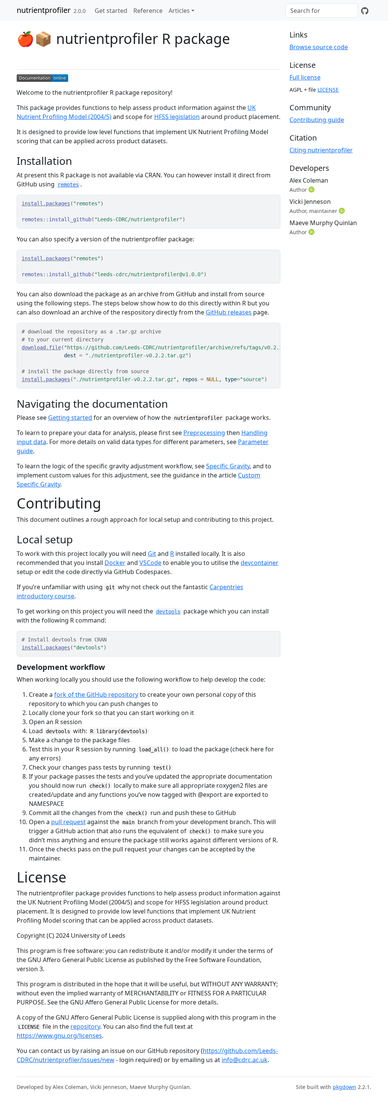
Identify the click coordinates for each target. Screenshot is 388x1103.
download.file (41, 347)
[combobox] (321, 10)
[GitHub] (364, 10)
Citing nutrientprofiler (321, 150)
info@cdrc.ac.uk (245, 1060)
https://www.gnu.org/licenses (59, 1035)
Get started (111, 10)
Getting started (70, 417)
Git (152, 553)
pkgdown (344, 1086)
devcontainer (259, 563)
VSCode (150, 563)
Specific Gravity (228, 466)
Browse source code (318, 47)
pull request (68, 822)
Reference (148, 10)
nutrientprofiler (43, 10)
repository (85, 1026)
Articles (179, 10)
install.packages (46, 203)
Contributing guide (316, 120)
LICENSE (328, 89)
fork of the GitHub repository (96, 694)
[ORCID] (312, 189)
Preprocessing (204, 433)
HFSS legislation (177, 117)
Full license (305, 77)
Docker (115, 563)
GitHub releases (229, 312)
